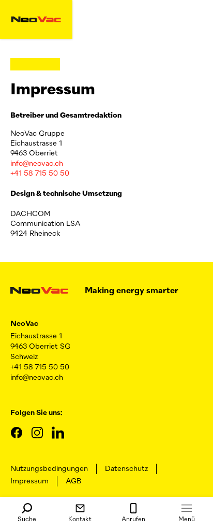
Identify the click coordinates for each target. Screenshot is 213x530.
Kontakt (80, 520)
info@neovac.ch (36, 163)
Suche (27, 520)
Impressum (29, 481)
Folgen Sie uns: (36, 413)
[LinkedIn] (58, 432)
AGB (73, 481)
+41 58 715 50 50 (39, 173)
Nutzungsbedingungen (49, 468)
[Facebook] (16, 432)
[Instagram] (37, 432)
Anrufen (133, 520)
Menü (186, 520)
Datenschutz (126, 468)
